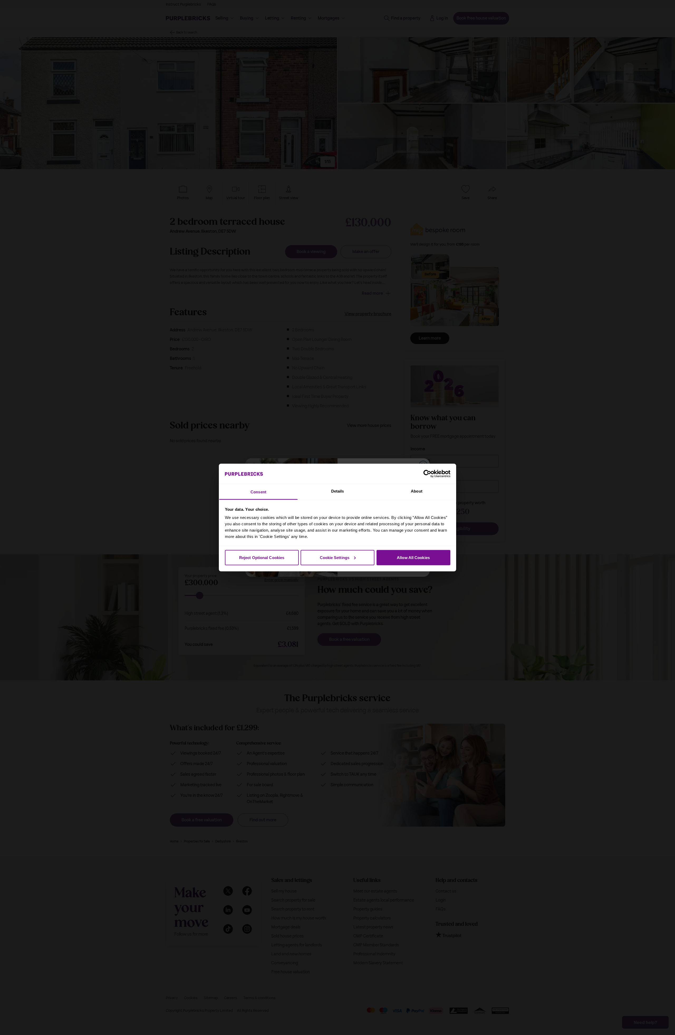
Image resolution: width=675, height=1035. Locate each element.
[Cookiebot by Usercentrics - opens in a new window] (427, 474)
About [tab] (416, 491)
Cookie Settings (335, 557)
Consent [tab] (258, 492)
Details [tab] (337, 491)
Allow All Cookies (413, 557)
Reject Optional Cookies (261, 557)
